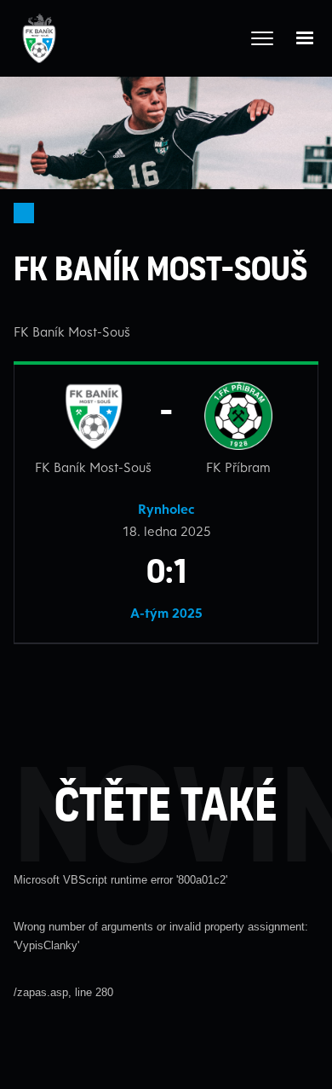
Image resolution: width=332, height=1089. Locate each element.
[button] (304, 38)
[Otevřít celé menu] (262, 38)
